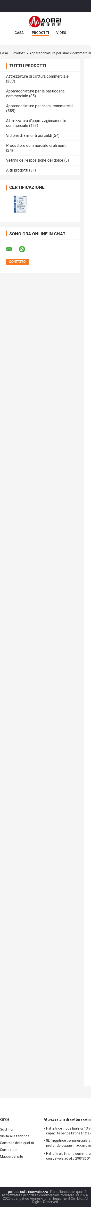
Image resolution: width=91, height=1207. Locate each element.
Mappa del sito (11, 1156)
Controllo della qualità (17, 1143)
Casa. (20, 33)
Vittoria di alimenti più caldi (29, 135)
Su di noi (6, 1129)
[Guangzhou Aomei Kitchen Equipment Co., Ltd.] (45, 21)
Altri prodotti (17, 170)
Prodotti (40, 33)
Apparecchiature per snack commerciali (39, 106)
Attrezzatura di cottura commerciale (37, 76)
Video (61, 33)
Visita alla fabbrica (14, 1136)
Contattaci (8, 1150)
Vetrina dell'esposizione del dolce (34, 160)
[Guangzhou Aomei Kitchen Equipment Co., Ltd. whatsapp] (25, 249)
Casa (4, 53)
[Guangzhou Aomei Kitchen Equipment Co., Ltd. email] (12, 249)
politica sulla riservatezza (28, 1192)
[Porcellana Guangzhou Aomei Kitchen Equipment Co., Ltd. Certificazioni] (20, 204)
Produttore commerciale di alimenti (36, 145)
